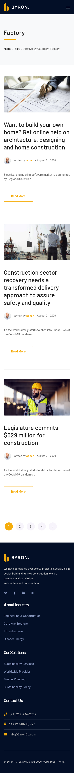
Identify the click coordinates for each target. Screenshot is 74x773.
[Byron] (16, 7)
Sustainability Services (19, 664)
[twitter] (5, 593)
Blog (17, 48)
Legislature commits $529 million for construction (31, 435)
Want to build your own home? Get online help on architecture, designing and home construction (37, 136)
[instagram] (32, 593)
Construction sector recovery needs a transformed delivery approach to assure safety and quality (31, 287)
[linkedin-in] (23, 593)
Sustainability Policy (17, 687)
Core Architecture (16, 623)
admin (30, 160)
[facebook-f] (14, 593)
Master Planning (15, 679)
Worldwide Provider (17, 671)
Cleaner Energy (14, 639)
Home (7, 48)
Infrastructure (13, 631)
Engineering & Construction (22, 616)
